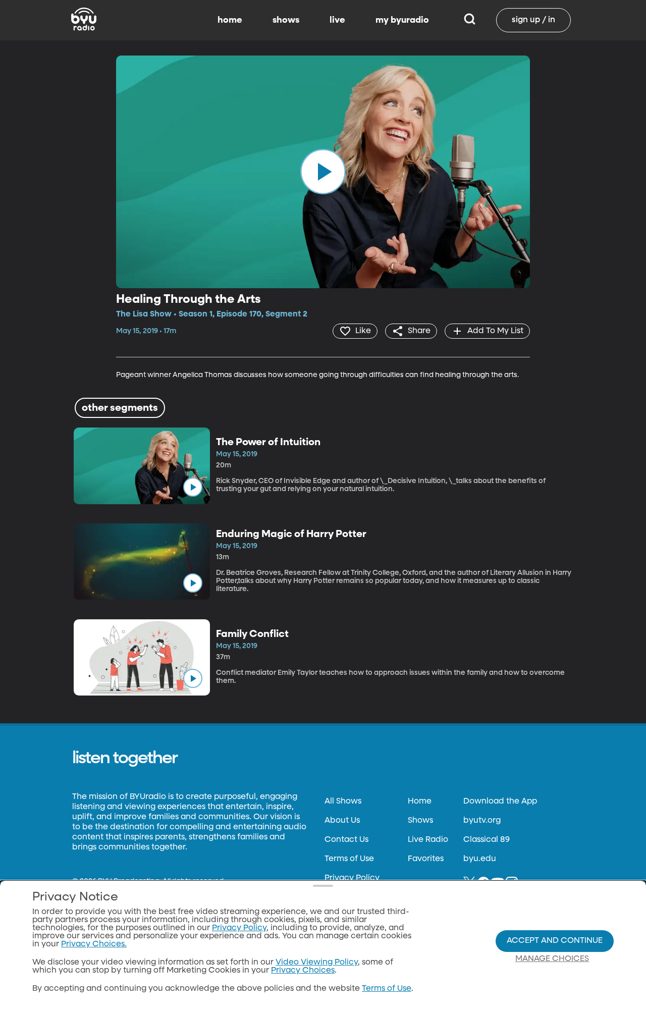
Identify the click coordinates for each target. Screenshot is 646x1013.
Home (420, 801)
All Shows (343, 801)
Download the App (500, 801)
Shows (420, 821)
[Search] (469, 20)
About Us (342, 821)
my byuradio (402, 20)
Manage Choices (552, 959)
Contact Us (346, 840)
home (230, 20)
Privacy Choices (303, 971)
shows (286, 20)
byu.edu (479, 859)
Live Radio (428, 840)
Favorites (426, 859)
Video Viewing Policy (317, 962)
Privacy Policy (352, 878)
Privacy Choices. (94, 944)
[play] (323, 171)
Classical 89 (486, 840)
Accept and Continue (555, 941)
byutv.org (482, 821)
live (337, 20)
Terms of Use (349, 859)
